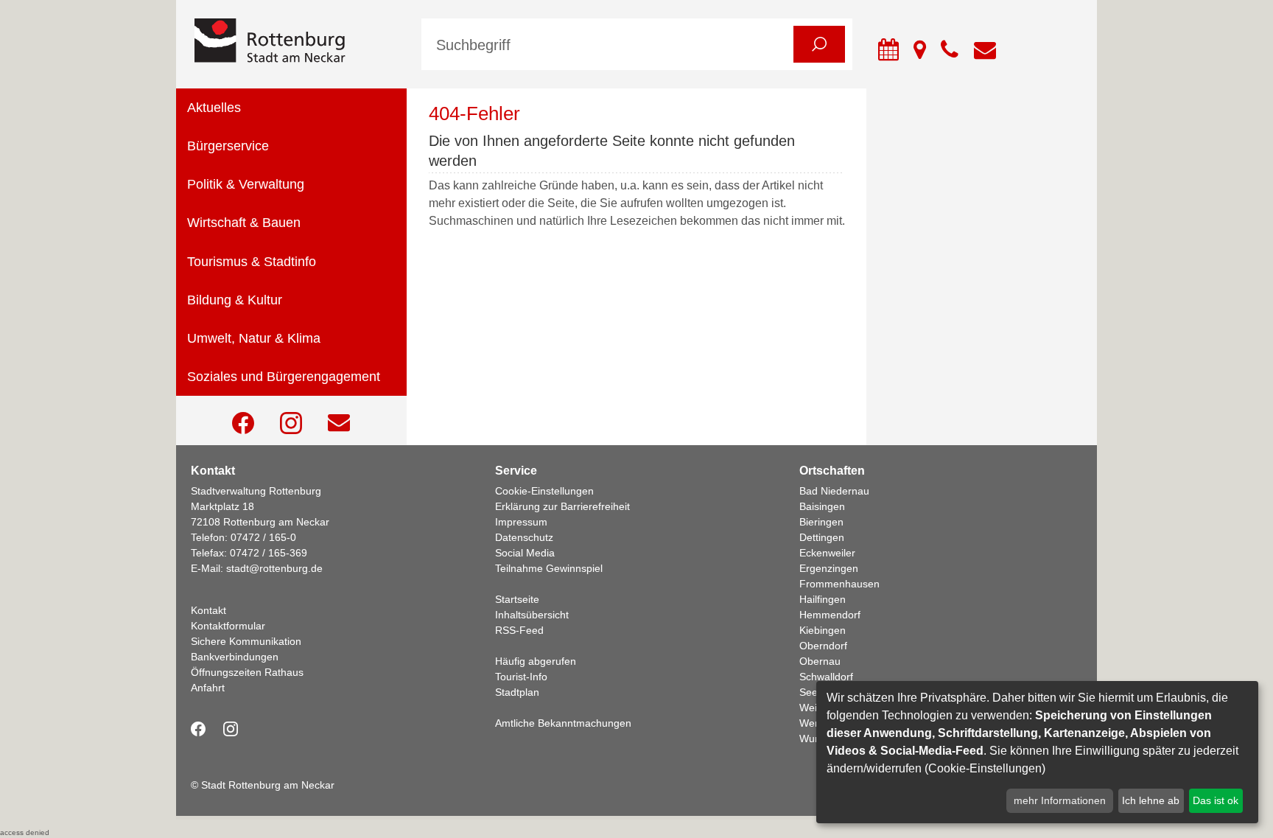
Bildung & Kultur (234, 300)
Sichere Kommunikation (246, 641)
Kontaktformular (228, 626)
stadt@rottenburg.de (274, 568)
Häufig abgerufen (535, 661)
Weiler (814, 707)
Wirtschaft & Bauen (244, 222)
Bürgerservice (228, 146)
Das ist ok (1215, 800)
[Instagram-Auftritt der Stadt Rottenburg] (291, 423)
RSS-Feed (519, 630)
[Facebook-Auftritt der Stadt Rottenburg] (243, 423)
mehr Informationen (1060, 800)
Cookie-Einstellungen (544, 491)
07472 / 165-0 (263, 537)
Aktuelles (214, 107)
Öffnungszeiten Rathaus (247, 672)
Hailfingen (822, 599)
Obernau (820, 661)
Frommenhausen (839, 584)
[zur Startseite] (296, 41)
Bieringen (821, 522)
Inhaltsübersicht (532, 615)
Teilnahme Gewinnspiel (549, 568)
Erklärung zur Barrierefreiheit (562, 506)
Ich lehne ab (1150, 800)
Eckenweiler (827, 553)
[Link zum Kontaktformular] (339, 423)
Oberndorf (823, 646)
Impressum (521, 522)
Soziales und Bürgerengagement (283, 376)
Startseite (517, 599)
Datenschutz (524, 537)
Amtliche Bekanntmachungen (563, 723)
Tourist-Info (521, 676)
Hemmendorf (829, 615)
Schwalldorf (826, 676)
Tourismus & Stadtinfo (251, 261)
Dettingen (821, 537)
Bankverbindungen (234, 657)
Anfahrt (208, 688)
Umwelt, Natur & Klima (253, 338)
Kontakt (208, 610)
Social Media (525, 553)
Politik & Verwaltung (245, 184)
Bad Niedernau (834, 491)
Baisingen (822, 506)
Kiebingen (822, 630)
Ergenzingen (828, 568)
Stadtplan (517, 692)
